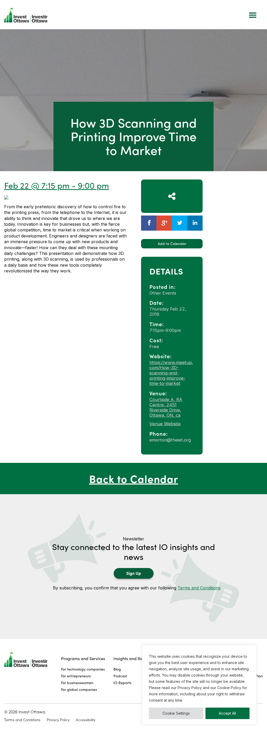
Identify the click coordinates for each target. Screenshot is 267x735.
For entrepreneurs (76, 675)
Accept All (227, 713)
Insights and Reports (132, 658)
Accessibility (85, 720)
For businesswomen (77, 682)
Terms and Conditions (199, 587)
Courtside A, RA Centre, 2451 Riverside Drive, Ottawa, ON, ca (165, 407)
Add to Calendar (172, 243)
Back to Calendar (133, 478)
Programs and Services (83, 658)
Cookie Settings (176, 713)
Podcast (120, 675)
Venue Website (165, 423)
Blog (117, 669)
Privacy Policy (58, 720)
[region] (199, 685)
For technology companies (83, 669)
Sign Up (133, 573)
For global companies (79, 689)
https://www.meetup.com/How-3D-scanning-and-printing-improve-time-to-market (171, 373)
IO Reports (122, 682)
